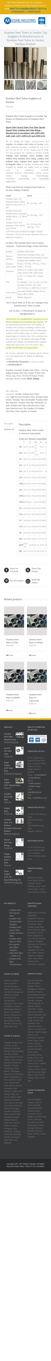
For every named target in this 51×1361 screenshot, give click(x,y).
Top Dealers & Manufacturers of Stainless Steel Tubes (26, 119)
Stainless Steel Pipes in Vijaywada (35, 697)
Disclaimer (40, 1166)
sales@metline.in (34, 792)
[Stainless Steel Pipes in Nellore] (37, 621)
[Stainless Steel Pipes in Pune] (14, 621)
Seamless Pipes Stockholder (24, 400)
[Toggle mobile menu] (45, 25)
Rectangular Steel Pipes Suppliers (15, 947)
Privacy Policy (19, 1166)
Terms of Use (31, 1166)
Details (10, 655)
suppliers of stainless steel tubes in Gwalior (24, 144)
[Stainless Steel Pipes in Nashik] (14, 676)
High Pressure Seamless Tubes (22, 397)
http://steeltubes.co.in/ (37, 798)
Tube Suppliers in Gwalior (26, 411)
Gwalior (18, 394)
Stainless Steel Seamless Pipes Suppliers (16, 922)
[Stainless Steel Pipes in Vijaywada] (37, 676)
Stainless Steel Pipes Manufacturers (25, 405)
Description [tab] (8, 423)
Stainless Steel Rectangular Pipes (15, 913)
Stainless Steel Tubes (30, 394)
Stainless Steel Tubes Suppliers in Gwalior (24, 116)
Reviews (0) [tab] (9, 429)
